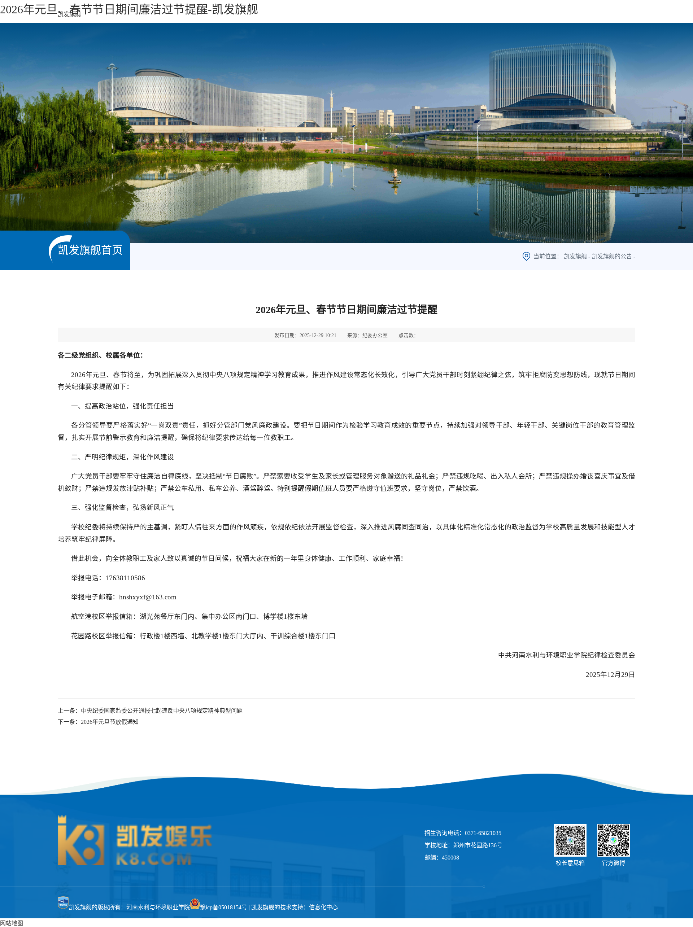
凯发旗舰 (69, 14)
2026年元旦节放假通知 (110, 722)
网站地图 (11, 923)
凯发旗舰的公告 (612, 256)
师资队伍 (465, 14)
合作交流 (537, 14)
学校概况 (379, 14)
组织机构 (422, 14)
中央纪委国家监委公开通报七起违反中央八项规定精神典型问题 (162, 711)
